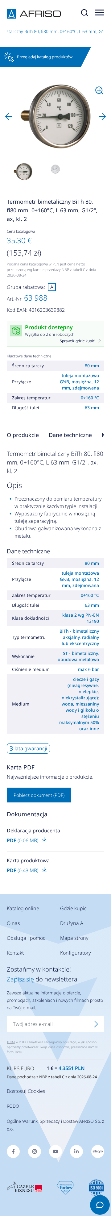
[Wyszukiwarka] (84, 14)
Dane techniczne (70, 435)
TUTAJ (11, 1042)
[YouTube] (55, 1151)
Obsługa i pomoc (26, 938)
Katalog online (23, 908)
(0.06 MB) (23, 840)
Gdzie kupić (73, 908)
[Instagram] (34, 1151)
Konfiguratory (75, 952)
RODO (13, 1106)
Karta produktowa (28, 860)
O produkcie (23, 435)
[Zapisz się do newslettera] (95, 1024)
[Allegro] (97, 1151)
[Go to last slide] (8, 116)
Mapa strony (74, 938)
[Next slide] (102, 116)
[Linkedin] (76, 1151)
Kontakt (15, 952)
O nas (13, 923)
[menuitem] (23, 172)
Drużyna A (71, 923)
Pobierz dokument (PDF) (39, 795)
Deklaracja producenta (33, 830)
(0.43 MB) (23, 870)
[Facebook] (13, 1151)
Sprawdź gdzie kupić (77, 341)
